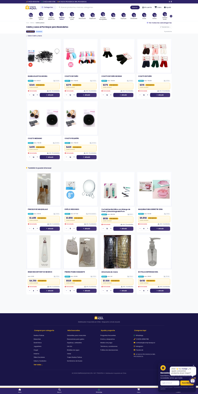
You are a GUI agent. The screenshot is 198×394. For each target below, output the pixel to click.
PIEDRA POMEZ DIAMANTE (75, 272)
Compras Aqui (140, 330)
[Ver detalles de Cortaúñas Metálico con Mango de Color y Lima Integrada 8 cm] (117, 189)
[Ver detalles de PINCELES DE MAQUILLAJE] (43, 189)
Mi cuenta (148, 7)
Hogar (36, 350)
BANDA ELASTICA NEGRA (37, 76)
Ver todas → (38, 365)
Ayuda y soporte (108, 330)
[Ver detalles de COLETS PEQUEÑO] (80, 118)
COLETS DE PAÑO (71, 76)
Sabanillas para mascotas (76, 335)
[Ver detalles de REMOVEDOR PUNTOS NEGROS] (43, 251)
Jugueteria (37, 346)
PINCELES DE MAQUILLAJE (38, 209)
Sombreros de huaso (74, 361)
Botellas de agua (73, 350)
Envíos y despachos (107, 339)
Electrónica (38, 343)
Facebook (139, 350)
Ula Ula (69, 346)
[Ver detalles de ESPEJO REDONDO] (80, 189)
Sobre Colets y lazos (35, 36)
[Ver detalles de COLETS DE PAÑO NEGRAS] (117, 56)
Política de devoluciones (109, 350)
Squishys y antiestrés (74, 343)
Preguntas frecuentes (108, 335)
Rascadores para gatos (75, 339)
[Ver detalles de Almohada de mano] (117, 251)
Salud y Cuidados (40, 361)
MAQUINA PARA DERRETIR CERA (150, 209)
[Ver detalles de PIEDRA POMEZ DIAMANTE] (80, 251)
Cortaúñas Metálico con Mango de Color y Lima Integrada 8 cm (115, 210)
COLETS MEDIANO (35, 138)
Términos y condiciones (108, 346)
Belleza (32, 23)
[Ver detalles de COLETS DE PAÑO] (80, 56)
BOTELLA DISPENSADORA (148, 272)
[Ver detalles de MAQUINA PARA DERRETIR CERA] (154, 189)
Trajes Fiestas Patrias (74, 357)
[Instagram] (169, 2)
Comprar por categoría (44, 330)
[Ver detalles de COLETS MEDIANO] (43, 118)
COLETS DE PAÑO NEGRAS (111, 76)
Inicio (27, 23)
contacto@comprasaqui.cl (145, 343)
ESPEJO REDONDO (72, 209)
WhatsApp (139, 335)
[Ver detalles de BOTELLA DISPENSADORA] (154, 251)
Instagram (139, 346)
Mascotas (37, 339)
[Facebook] (171, 2)
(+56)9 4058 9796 (33, 2)
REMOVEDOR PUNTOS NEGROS (40, 272)
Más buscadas (73, 330)
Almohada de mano (109, 272)
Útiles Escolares (39, 357)
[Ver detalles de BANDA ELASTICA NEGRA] (43, 56)
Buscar (135, 7)
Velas (69, 354)
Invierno (36, 354)
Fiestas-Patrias (39, 335)
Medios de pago (106, 343)
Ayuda (168, 7)
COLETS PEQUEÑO (72, 138)
